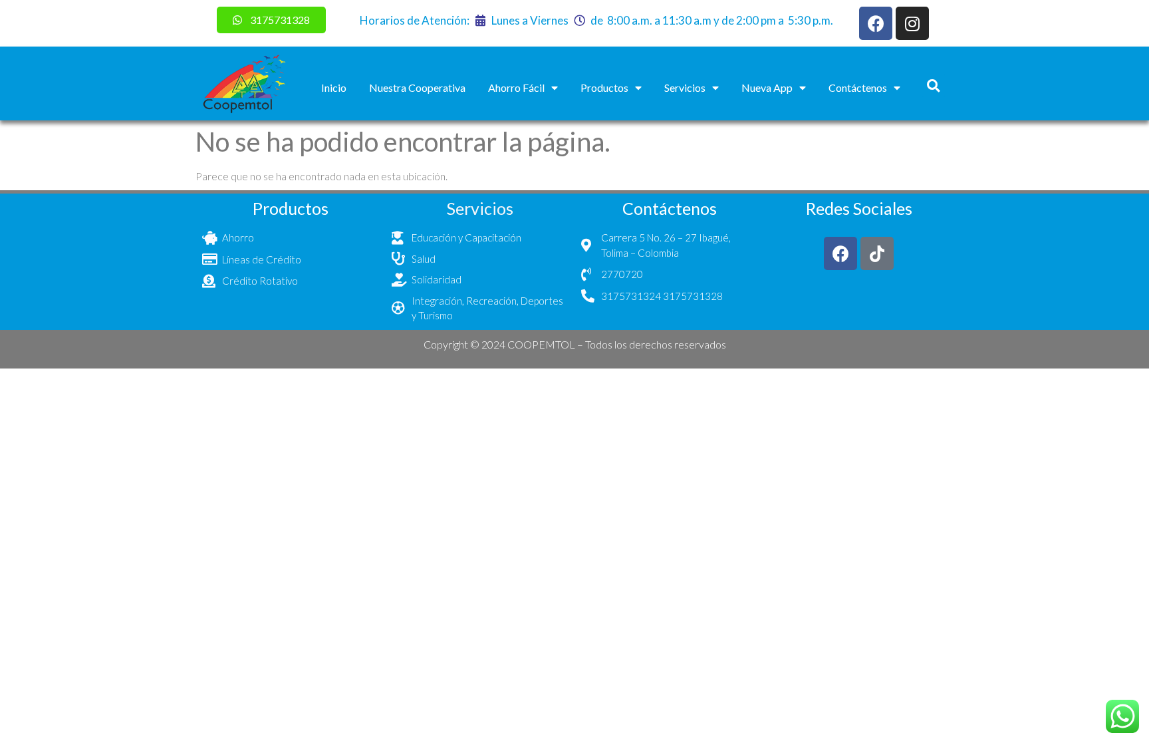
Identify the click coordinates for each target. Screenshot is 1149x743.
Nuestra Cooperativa (417, 87)
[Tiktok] (877, 253)
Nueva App (767, 87)
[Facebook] (875, 23)
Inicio (333, 87)
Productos (604, 87)
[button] (933, 85)
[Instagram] (912, 23)
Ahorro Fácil (516, 87)
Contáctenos (858, 87)
